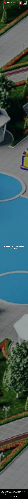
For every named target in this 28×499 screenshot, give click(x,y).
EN (15, 3)
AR (17, 3)
